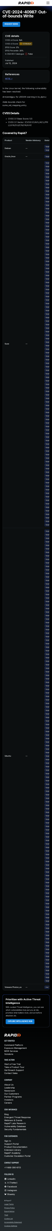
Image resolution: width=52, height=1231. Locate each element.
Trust (6, 1215)
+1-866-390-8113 (12, 1167)
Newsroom (9, 1090)
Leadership (9, 1087)
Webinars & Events (13, 1120)
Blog (6, 1114)
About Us (9, 1084)
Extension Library (12, 1150)
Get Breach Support (14, 1070)
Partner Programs (13, 1096)
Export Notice (9, 1211)
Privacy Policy (9, 1208)
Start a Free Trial (12, 1064)
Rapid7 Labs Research (15, 1123)
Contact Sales (11, 1073)
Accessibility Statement (13, 1222)
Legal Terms (9, 1204)
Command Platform (13, 1045)
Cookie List (8, 1219)
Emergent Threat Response (17, 1117)
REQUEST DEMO (11, 24)
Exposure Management (15, 1048)
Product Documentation (15, 1147)
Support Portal (11, 1144)
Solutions (8, 1054)
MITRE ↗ (8, 79)
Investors (8, 1100)
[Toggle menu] (47, 3)
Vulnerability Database (15, 1126)
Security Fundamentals (15, 1129)
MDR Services (11, 1051)
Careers (8, 1103)
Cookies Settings (10, 1226)
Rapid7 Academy (12, 1153)
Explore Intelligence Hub (20, 1021)
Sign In (7, 1141)
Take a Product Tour (14, 1067)
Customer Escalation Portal (17, 1156)
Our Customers (11, 1093)
